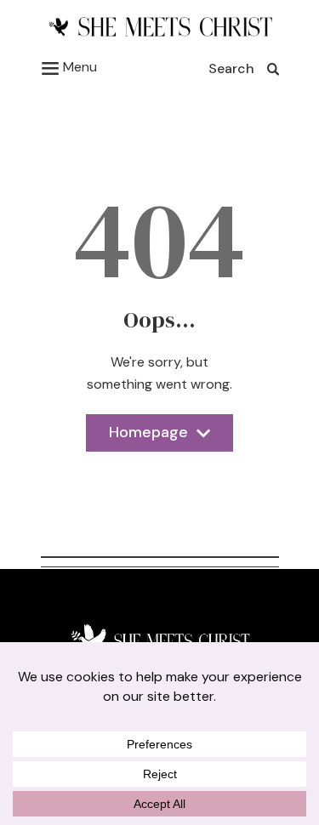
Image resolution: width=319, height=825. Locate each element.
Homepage (148, 437)
